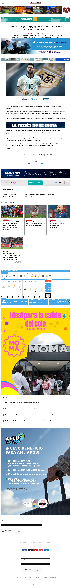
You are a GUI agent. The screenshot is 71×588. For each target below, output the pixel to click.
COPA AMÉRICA (22, 154)
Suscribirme (21, 525)
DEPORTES (30, 33)
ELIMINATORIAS (32, 154)
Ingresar (49, 542)
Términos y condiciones (36, 542)
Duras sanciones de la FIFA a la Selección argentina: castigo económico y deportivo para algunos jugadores (11, 225)
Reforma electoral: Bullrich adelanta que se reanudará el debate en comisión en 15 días (12, 194)
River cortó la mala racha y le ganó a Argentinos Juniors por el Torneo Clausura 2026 (35, 223)
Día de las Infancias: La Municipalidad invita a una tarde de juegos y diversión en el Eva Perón (30, 414)
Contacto (23, 542)
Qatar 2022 (49, 154)
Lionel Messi (41, 154)
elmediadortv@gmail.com (50, 577)
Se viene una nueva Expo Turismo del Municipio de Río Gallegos (22, 408)
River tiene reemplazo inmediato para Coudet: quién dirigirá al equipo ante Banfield (35, 194)
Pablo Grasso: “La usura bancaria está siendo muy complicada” (22, 402)
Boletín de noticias (8, 517)
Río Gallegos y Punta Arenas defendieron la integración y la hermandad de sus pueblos (28, 420)
